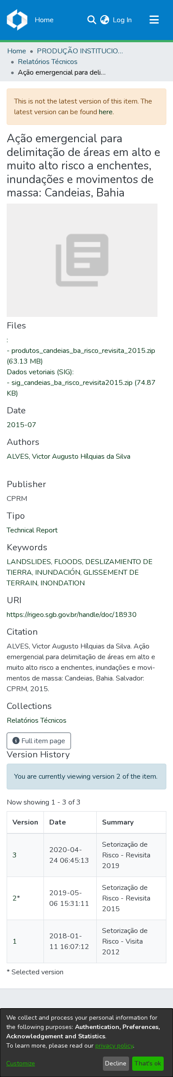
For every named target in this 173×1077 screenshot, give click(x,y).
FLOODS (68, 562)
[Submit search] (91, 20)
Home (16, 51)
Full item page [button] (42, 741)
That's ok (147, 1063)
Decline (115, 1063)
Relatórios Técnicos (48, 62)
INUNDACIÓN (57, 572)
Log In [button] (123, 20)
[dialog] (86, 1043)
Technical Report (32, 530)
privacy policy (114, 1045)
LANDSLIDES (29, 562)
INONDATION (62, 583)
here (106, 112)
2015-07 (21, 425)
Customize (20, 1063)
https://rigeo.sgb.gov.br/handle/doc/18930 (72, 615)
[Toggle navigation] (154, 20)
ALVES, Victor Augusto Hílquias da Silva (68, 456)
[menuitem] (104, 20)
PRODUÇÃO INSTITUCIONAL (81, 51)
